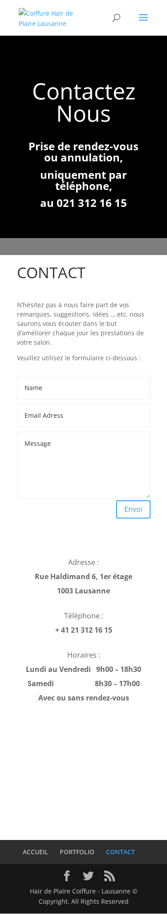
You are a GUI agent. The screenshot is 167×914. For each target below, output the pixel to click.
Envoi (133, 509)
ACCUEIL (35, 852)
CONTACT (120, 852)
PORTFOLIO (77, 852)
